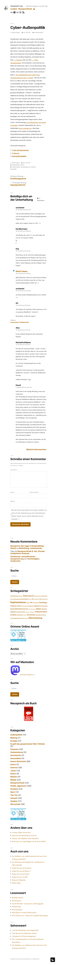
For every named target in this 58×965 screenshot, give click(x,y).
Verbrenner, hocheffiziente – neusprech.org (23, 557)
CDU (33, 599)
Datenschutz (45, 599)
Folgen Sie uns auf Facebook (21, 868)
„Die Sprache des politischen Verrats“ (24, 933)
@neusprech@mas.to (27, 675)
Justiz (13, 771)
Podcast (38, 612)
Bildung (13, 738)
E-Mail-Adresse (34, 492)
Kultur (13, 774)
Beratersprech (16, 901)
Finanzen (14, 749)
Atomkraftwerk (38, 596)
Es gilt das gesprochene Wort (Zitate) (27, 744)
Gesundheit (15, 758)
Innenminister (44, 606)
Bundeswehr (25, 599)
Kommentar (14, 470)
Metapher (44, 609)
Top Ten (14, 795)
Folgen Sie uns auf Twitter (20, 874)
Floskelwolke (16, 907)
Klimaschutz (33, 609)
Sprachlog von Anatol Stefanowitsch (24, 913)
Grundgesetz (30, 606)
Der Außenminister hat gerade (26, 75)
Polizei (44, 612)
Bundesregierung (17, 599)
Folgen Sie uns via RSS (20, 877)
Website (12, 501)
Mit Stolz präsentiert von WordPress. (29, 959)
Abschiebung (14, 596)
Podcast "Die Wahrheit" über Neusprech (25, 838)
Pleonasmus (32, 612)
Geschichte (15, 755)
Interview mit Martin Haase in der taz (24, 835)
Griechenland (23, 606)
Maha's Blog (16, 883)
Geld (18, 606)
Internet (22, 165)
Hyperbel (37, 606)
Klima (29, 609)
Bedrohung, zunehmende (30, 548)
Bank (43, 596)
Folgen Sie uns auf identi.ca (21, 871)
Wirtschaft (26, 618)
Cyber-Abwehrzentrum (20, 150)
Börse (30, 599)
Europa (27, 602)
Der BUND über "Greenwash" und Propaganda (27, 904)
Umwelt (13, 798)
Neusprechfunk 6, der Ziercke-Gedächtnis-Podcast (27, 552)
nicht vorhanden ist (25, 128)
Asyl (25, 596)
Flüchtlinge (43, 602)
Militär (13, 780)
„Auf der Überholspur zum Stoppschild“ (25, 930)
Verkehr (14, 801)
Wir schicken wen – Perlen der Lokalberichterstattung (30, 916)
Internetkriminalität (19, 156)
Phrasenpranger (17, 910)
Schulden (13, 615)
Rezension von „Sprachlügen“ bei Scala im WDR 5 (29, 841)
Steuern (24, 615)
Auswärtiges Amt (26, 167)
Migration (13, 612)
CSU (40, 599)
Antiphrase (20, 596)
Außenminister (16, 167)
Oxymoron (27, 612)
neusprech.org (16, 6)
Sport (12, 792)
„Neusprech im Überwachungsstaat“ (24, 936)
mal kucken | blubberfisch (19, 322)
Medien (38, 609)
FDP (31, 602)
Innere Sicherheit (16, 609)
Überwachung (35, 618)
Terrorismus (31, 615)
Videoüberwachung (41, 615)
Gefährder (13, 606)
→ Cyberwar (18, 60)
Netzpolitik (13, 169)
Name (12, 492)
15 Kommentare (38, 32)
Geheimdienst (16, 752)
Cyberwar (15, 153)
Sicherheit (20, 615)
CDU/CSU (36, 599)
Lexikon (13, 9)
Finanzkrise (36, 602)
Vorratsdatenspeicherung (17, 618)
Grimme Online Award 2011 (21, 832)
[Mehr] (34, 9)
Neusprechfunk (25, 9)
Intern (13, 764)
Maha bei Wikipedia (19, 880)
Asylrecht (30, 596)
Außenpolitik (15, 165)
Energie (13, 741)
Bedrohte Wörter (17, 898)
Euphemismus (18, 602)
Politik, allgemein (18, 786)
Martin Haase (16, 32)
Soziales (14, 789)
